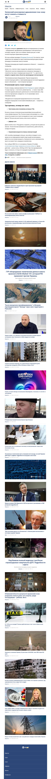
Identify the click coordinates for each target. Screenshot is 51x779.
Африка (7, 766)
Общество (12, 8)
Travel (27, 8)
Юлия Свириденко (30, 88)
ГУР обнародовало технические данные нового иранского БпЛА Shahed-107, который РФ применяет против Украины (25, 274)
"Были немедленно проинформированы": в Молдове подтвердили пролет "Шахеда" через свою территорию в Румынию (24, 307)
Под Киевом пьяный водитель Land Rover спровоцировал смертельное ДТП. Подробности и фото (25, 562)
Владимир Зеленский (27, 57)
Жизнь (37, 8)
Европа (7, 753)
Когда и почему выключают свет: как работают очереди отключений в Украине (25, 736)
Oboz (9, 16)
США (6, 757)
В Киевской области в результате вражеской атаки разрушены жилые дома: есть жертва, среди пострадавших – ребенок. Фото (22, 595)
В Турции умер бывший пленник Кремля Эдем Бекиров (19, 419)
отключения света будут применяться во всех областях (20, 146)
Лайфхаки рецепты (20, 8)
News (6, 310)
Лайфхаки (42, 8)
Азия (6, 762)
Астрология (32, 8)
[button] (24, 31)
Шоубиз (6, 8)
